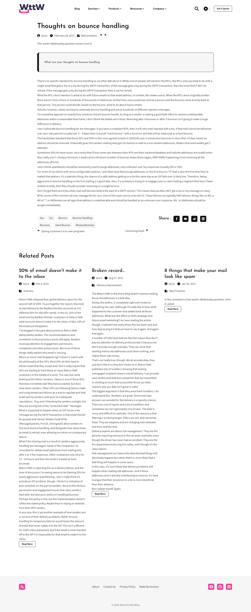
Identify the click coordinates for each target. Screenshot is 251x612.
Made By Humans (149, 587)
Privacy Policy (127, 587)
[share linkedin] (203, 219)
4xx (42, 218)
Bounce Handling (82, 218)
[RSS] (22, 587)
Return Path (70, 330)
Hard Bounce (62, 225)
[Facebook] (211, 587)
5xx (51, 218)
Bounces (45, 225)
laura (26, 284)
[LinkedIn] (229, 587)
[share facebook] (176, 219)
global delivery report (61, 299)
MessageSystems (29, 424)
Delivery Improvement (109, 285)
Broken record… (108, 270)
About (95, 587)
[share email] (185, 219)
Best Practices (177, 291)
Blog (77, 9)
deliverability (26, 335)
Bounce (62, 218)
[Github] (220, 587)
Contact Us (109, 587)
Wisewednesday (85, 225)
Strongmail (55, 424)
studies (38, 335)
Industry (28, 291)
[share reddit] (194, 219)
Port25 (44, 424)
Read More (27, 544)
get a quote (223, 8)
